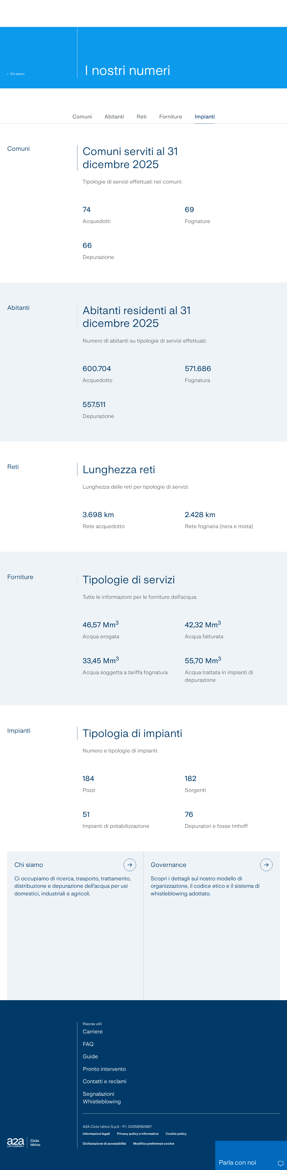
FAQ (88, 1044)
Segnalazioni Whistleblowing (102, 1098)
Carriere (93, 1031)
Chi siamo (17, 74)
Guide (90, 1056)
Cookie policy (176, 1133)
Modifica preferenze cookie (153, 1143)
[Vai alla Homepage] (23, 1142)
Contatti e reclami (104, 1081)
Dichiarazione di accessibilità (104, 1143)
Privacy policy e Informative (138, 1133)
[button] (82, 117)
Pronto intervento (104, 1069)
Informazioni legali (96, 1133)
